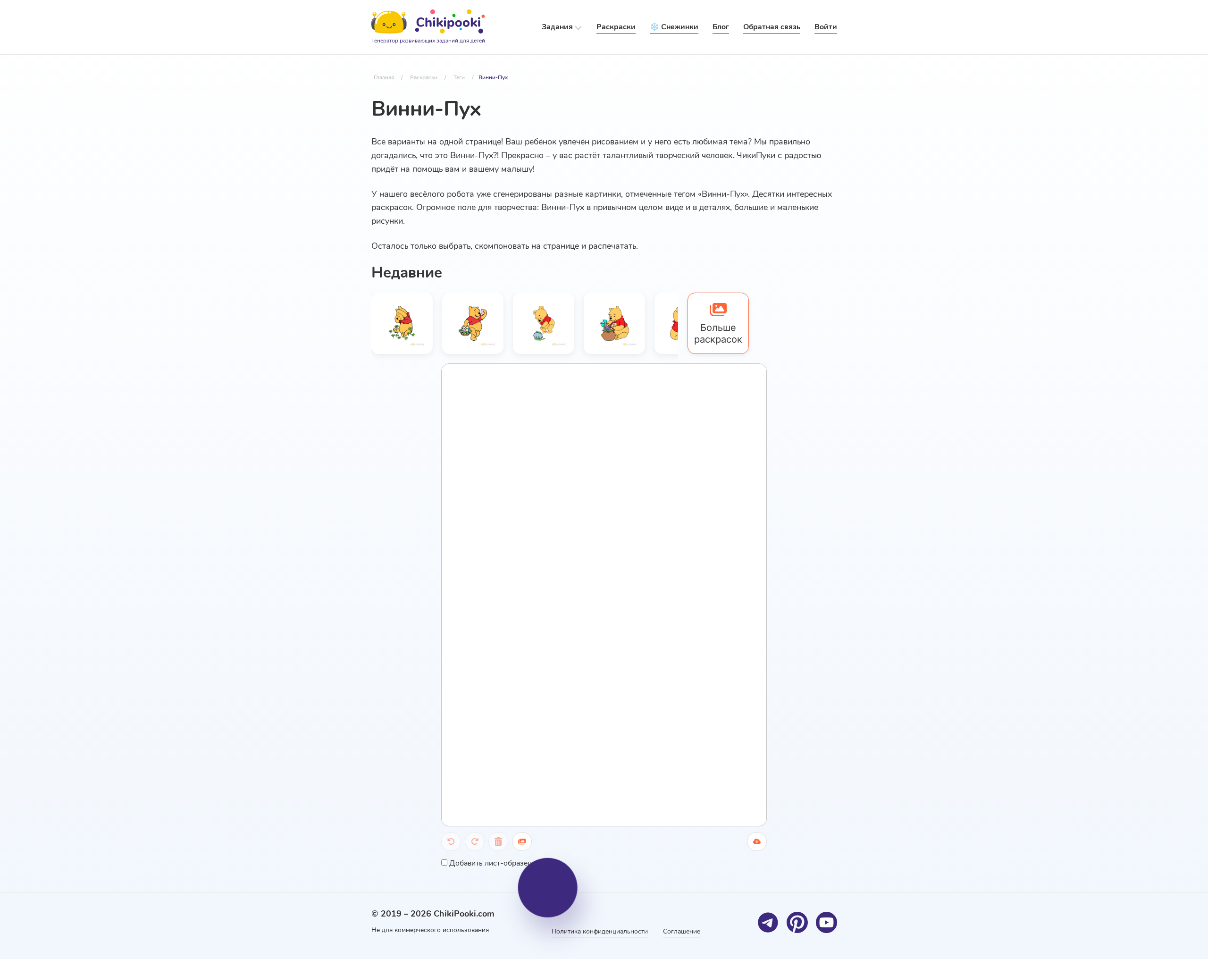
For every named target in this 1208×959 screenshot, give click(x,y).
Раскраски (616, 27)
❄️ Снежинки (674, 27)
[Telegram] (768, 922)
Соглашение (681, 931)
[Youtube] (826, 922)
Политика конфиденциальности (600, 931)
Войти (825, 27)
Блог (721, 27)
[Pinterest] (797, 922)
